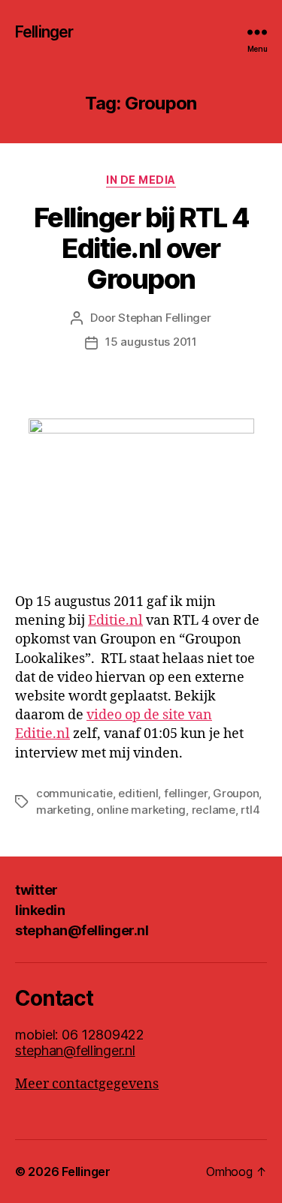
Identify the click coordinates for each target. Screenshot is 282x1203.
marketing (63, 809)
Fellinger (44, 32)
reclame (213, 809)
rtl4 (250, 809)
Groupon (236, 793)
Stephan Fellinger (164, 317)
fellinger (186, 793)
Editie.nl (115, 620)
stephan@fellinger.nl (81, 930)
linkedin (40, 910)
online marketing (141, 809)
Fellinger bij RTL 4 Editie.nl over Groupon (141, 248)
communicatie (74, 793)
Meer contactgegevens (87, 1084)
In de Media (141, 179)
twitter (36, 890)
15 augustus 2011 (151, 341)
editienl (138, 793)
